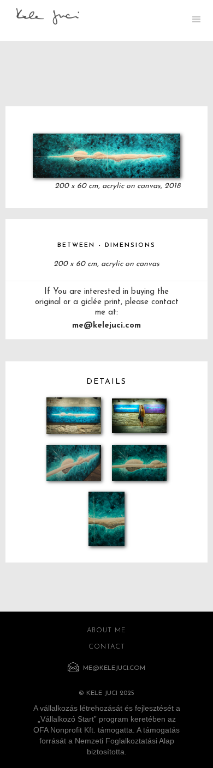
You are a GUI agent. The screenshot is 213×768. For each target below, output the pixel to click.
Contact (106, 647)
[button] (196, 20)
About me (106, 630)
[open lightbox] (106, 156)
